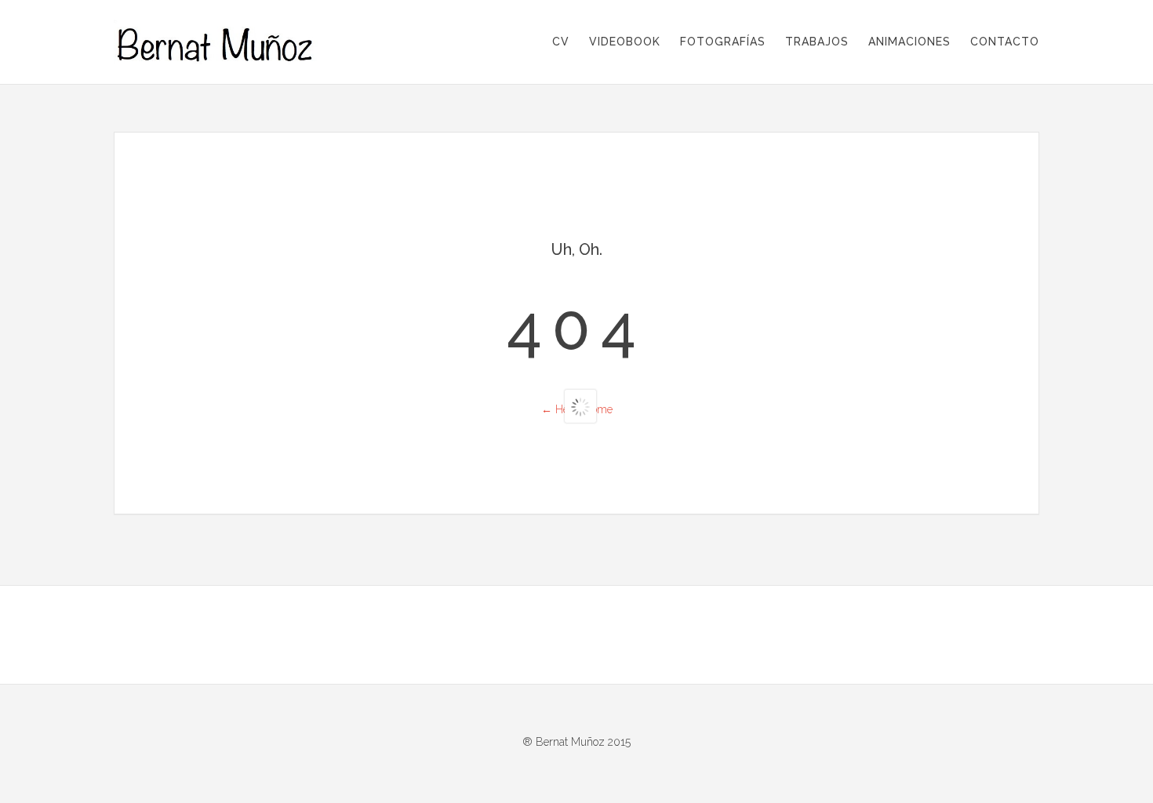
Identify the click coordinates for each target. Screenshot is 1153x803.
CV (560, 41)
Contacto (1004, 41)
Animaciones (909, 41)
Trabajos (817, 41)
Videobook (624, 41)
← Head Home (577, 409)
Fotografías (723, 41)
